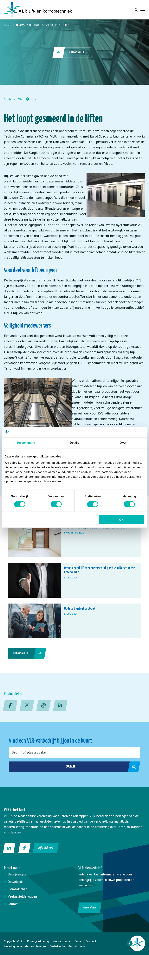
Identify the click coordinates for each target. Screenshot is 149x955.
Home (7, 25)
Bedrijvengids (17, 874)
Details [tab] (74, 442)
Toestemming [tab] (26, 442)
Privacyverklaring (38, 941)
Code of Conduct (85, 941)
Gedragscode (61, 941)
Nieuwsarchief (77, 52)
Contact (13, 904)
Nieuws (20, 25)
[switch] (56, 504)
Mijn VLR (44, 848)
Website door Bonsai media (68, 946)
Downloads (15, 882)
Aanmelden (89, 907)
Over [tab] (123, 442)
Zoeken (70, 766)
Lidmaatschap (17, 889)
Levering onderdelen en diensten (25, 946)
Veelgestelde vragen (22, 896)
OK (121, 519)
